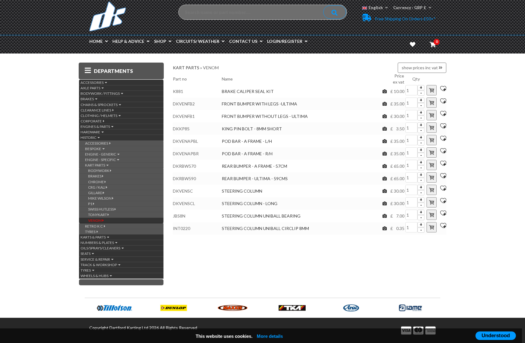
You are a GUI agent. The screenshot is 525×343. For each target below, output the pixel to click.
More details (270, 336)
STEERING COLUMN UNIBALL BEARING (261, 215)
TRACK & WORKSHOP (99, 264)
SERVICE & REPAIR (96, 259)
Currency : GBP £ (409, 7)
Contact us (243, 41)
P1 (90, 203)
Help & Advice (128, 41)
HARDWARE (91, 132)
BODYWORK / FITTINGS (101, 93)
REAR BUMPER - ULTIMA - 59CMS (255, 178)
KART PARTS (95, 165)
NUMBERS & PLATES (98, 242)
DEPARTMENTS (113, 71)
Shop (160, 41)
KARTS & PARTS (94, 237)
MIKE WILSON (100, 198)
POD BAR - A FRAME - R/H (247, 153)
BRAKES (88, 99)
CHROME (96, 182)
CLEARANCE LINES (96, 110)
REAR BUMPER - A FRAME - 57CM (254, 166)
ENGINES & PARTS (96, 126)
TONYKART (98, 214)
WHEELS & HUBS (95, 275)
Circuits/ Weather (197, 41)
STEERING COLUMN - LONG (249, 203)
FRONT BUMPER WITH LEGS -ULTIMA (259, 103)
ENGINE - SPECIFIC (101, 159)
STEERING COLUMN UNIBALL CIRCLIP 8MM (265, 228)
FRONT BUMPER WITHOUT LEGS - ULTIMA (265, 116)
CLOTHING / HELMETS (99, 115)
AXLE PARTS (91, 88)
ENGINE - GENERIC (101, 154)
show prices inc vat (420, 67)
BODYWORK (99, 170)
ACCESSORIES (93, 82)
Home (96, 41)
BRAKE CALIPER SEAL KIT (248, 91)
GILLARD (95, 192)
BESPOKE (93, 148)
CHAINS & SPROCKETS (100, 104)
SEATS (86, 253)
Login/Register (284, 41)
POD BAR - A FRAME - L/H (247, 141)
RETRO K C (94, 226)
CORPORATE (92, 121)
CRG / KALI (97, 187)
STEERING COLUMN (242, 191)
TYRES (91, 231)
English (376, 7)
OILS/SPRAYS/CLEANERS (101, 248)
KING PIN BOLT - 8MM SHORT (252, 128)
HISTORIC (89, 137)
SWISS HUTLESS (101, 209)
